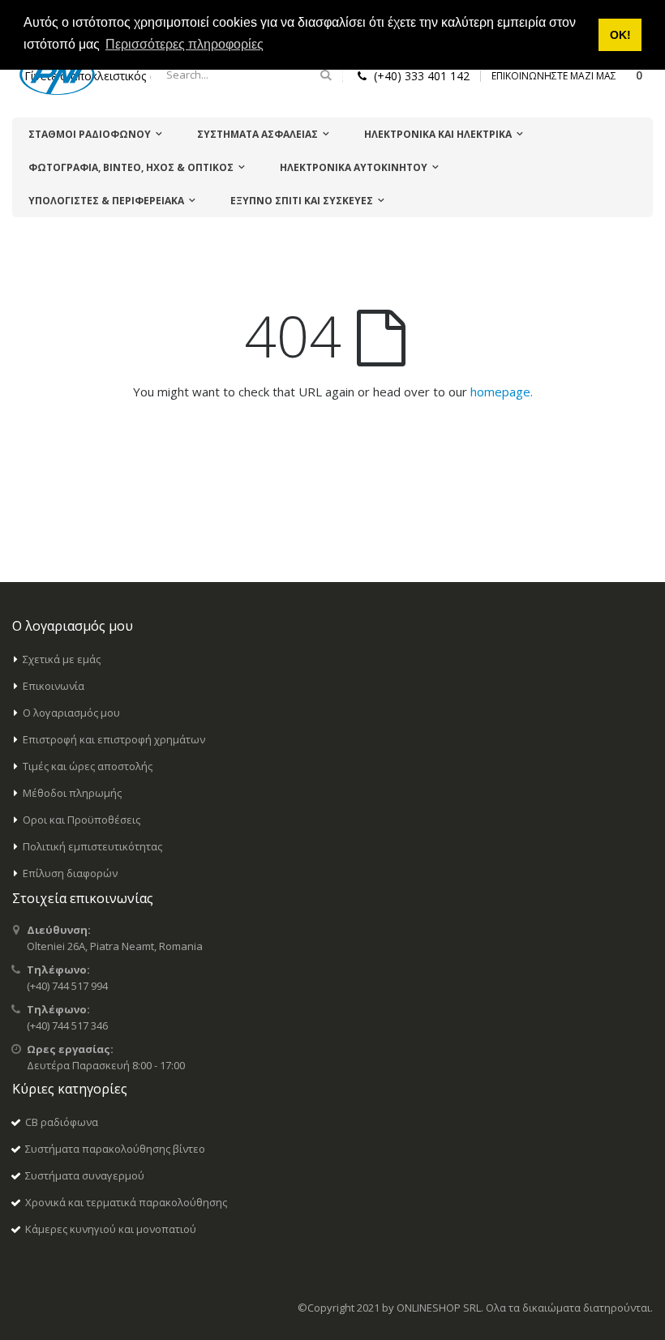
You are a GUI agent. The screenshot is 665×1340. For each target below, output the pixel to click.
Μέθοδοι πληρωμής (72, 793)
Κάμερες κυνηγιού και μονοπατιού (110, 1229)
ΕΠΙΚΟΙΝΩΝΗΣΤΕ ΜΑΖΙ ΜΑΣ (553, 76)
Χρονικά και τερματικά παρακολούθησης (126, 1202)
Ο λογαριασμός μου (71, 712)
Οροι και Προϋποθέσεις (81, 819)
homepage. (501, 391)
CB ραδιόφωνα (61, 1122)
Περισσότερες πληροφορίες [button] (184, 44)
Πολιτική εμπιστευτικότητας (92, 846)
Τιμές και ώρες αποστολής (87, 766)
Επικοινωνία (53, 686)
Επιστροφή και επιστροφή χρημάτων (114, 739)
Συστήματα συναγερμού (84, 1175)
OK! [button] (620, 34)
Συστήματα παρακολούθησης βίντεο (115, 1148)
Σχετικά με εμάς (62, 659)
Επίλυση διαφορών (70, 873)
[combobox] (246, 74)
